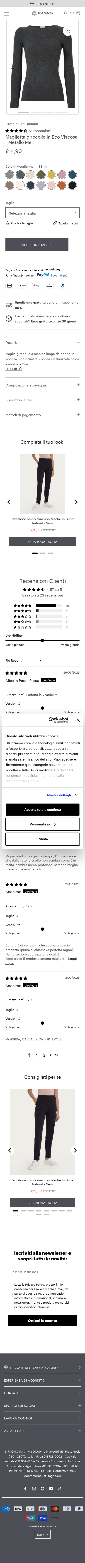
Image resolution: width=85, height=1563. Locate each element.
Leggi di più (13, 368)
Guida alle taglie (22, 222)
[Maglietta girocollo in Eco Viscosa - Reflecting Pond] (72, 175)
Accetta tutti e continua (42, 809)
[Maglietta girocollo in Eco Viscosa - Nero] (72, 185)
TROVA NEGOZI (45, 3)
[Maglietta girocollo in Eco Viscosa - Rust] (62, 185)
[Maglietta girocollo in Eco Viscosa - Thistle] (41, 185)
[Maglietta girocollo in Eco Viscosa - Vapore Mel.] (10, 175)
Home (10, 123)
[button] (16, 130)
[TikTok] (60, 1488)
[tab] (35, 553)
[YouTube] (51, 1488)
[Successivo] (73, 68)
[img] (16, 672)
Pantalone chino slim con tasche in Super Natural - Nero (43, 520)
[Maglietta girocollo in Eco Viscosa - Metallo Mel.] (20, 175)
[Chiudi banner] (78, 720)
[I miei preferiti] (72, 13)
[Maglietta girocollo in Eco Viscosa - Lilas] (62, 175)
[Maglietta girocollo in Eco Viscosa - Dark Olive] (41, 175)
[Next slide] (75, 502)
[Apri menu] (6, 13)
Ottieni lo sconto (42, 1320)
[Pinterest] (42, 1488)
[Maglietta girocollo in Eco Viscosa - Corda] (30, 175)
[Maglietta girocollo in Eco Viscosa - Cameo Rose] (51, 185)
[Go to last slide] (9, 502)
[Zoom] (68, 31)
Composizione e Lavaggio (26, 384)
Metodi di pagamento (23, 414)
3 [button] (44, 1055)
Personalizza (40, 824)
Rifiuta (42, 839)
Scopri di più (59, 275)
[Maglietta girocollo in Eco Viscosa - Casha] (20, 185)
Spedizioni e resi (18, 399)
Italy (40, 1534)
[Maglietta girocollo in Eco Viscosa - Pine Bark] (10, 185)
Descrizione (14, 342)
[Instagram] (34, 1488)
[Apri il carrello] (78, 13)
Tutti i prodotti (28, 123)
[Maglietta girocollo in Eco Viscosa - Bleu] (30, 185)
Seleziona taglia (37, 244)
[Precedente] (12, 68)
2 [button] (37, 1055)
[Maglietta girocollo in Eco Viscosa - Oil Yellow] (51, 175)
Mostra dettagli (59, 795)
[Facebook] (25, 1488)
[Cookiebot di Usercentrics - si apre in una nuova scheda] (50, 720)
